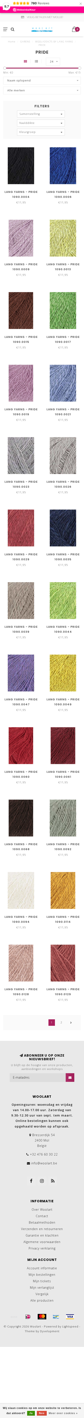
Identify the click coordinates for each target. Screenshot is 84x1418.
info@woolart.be (44, 1163)
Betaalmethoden (42, 1222)
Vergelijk (42, 1294)
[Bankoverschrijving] (14, 1316)
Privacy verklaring (42, 1248)
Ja (31, 1413)
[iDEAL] (28, 1316)
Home (11, 41)
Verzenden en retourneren (42, 1229)
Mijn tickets (42, 1281)
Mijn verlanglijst (42, 1287)
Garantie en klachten (42, 1235)
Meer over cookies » (63, 1413)
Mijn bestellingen (42, 1275)
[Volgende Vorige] (71, 1022)
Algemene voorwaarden (42, 1242)
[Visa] (70, 1316)
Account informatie (42, 1268)
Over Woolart (42, 1209)
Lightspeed (70, 1326)
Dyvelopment (49, 1331)
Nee (42, 1413)
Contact (42, 1216)
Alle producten (42, 1300)
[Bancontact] (56, 1316)
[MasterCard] (42, 1316)
